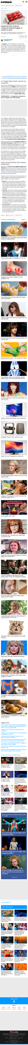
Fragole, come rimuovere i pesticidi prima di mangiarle (12, 730)
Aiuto (18, 1038)
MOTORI (14, 1007)
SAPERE (24, 1007)
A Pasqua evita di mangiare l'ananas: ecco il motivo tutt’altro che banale (12, 736)
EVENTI (24, 1009)
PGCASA (24, 1033)
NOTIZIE (3, 1007)
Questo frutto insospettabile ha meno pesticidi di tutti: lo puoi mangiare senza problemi (13, 750)
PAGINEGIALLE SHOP (18, 1033)
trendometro (9, 907)
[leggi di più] (26, 40)
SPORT (8, 1007)
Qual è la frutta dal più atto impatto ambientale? (14, 78)
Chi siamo (6, 1037)
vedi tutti (14, 877)
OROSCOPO (3, 1009)
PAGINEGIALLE (11, 1033)
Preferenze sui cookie (12, 1038)
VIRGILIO (7, 1033)
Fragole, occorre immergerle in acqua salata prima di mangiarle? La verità (14, 733)
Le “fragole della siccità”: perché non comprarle (14, 76)
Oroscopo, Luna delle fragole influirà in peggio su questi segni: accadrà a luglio (13, 743)
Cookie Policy (20, 1037)
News (5, 8)
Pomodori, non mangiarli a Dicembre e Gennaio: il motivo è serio (14, 746)
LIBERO (3, 1033)
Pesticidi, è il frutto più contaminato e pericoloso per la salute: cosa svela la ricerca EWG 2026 (13, 740)
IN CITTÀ (9, 1009)
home (2, 8)
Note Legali (11, 1037)
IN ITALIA (14, 1009)
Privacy (16, 1037)
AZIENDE (19, 1009)
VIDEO (19, 1007)
